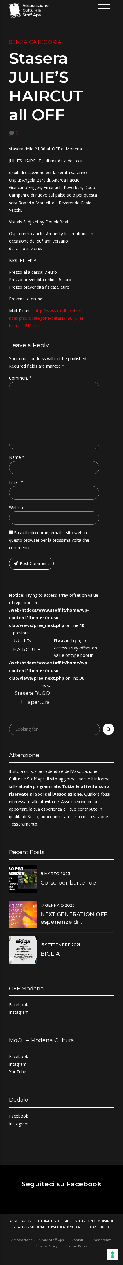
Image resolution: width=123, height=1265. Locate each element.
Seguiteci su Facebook (61, 1184)
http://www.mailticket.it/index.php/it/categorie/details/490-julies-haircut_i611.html (47, 318)
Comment (20, 378)
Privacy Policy (46, 1246)
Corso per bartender (70, 882)
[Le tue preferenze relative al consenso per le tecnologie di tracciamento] (112, 1254)
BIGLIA (50, 954)
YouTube (17, 1071)
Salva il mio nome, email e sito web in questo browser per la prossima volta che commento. (49, 540)
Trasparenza (102, 1239)
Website (16, 507)
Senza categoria (35, 42)
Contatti (77, 1239)
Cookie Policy (76, 1246)
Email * (16, 482)
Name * (16, 457)
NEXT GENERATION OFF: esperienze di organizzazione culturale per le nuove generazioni (76, 918)
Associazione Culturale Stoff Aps (37, 1239)
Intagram (18, 1064)
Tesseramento (23, 824)
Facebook (18, 1004)
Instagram (19, 1012)
